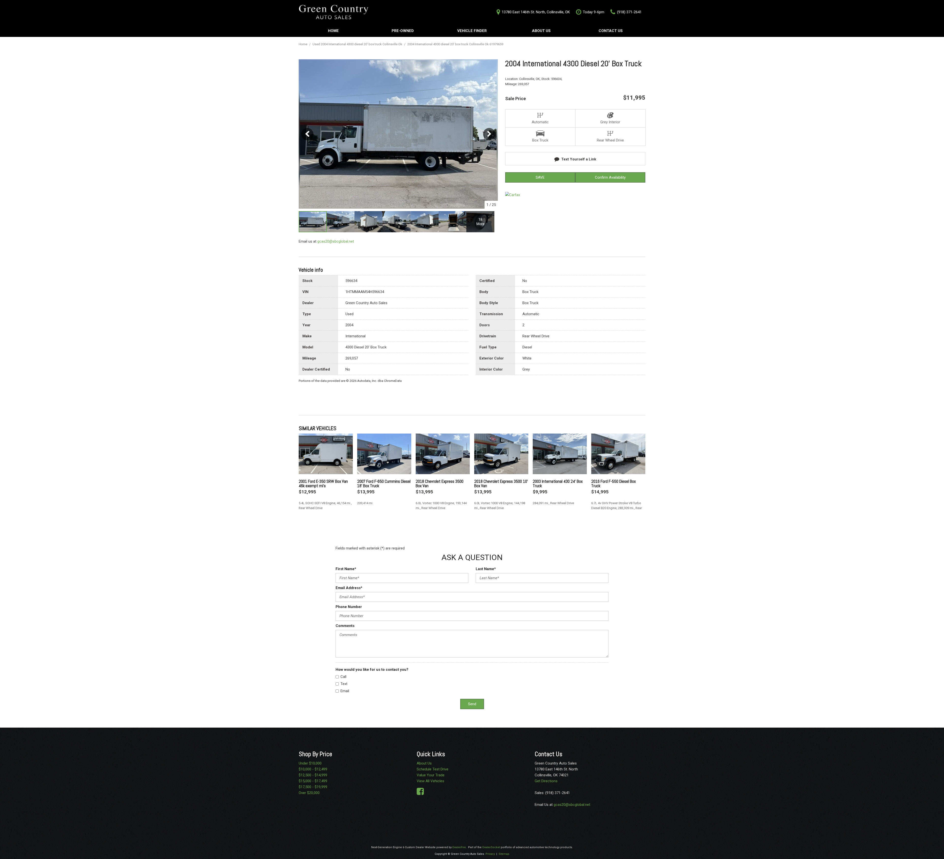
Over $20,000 (309, 793)
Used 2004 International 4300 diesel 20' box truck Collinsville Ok (357, 44)
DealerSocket (491, 847)
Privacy (490, 854)
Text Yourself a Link (578, 159)
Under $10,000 (310, 763)
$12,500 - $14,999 (313, 775)
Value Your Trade (430, 775)
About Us (541, 31)
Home (333, 31)
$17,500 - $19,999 (313, 787)
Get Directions (546, 781)
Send (472, 704)
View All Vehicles (430, 781)
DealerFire (459, 847)
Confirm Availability (610, 177)
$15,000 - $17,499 (313, 781)
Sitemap (504, 854)
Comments (345, 626)
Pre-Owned (403, 31)
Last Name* (486, 569)
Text (343, 684)
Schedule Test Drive (432, 769)
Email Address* (349, 588)
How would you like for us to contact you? (372, 669)
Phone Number (349, 607)
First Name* (346, 569)
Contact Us (611, 31)
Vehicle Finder (472, 31)
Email (344, 691)
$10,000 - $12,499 (313, 769)
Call (343, 676)
